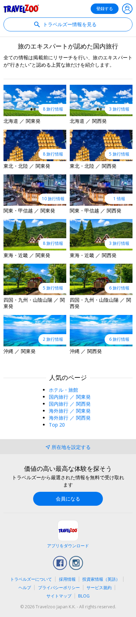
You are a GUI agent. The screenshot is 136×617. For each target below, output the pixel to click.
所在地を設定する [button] (71, 447)
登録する (104, 9)
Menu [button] (127, 8)
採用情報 (67, 579)
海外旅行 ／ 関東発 (70, 410)
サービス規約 (99, 587)
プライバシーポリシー (59, 587)
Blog (84, 596)
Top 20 (57, 424)
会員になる (68, 498)
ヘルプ (24, 587)
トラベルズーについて (31, 579)
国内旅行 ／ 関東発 (70, 396)
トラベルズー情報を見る (69, 24)
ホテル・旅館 (63, 389)
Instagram (76, 563)
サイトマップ (58, 596)
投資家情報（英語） (101, 579)
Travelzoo (21, 9)
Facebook (60, 563)
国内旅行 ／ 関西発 (70, 403)
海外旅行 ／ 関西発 (70, 417)
